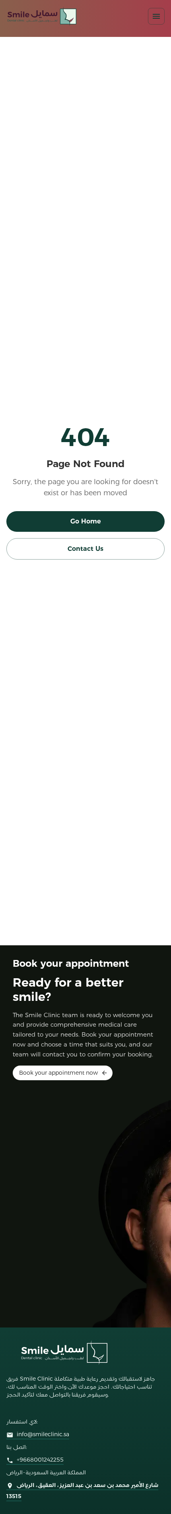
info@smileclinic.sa (43, 1434)
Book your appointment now (58, 1072)
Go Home (85, 521)
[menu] (156, 16)
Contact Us (85, 548)
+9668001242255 (40, 1459)
